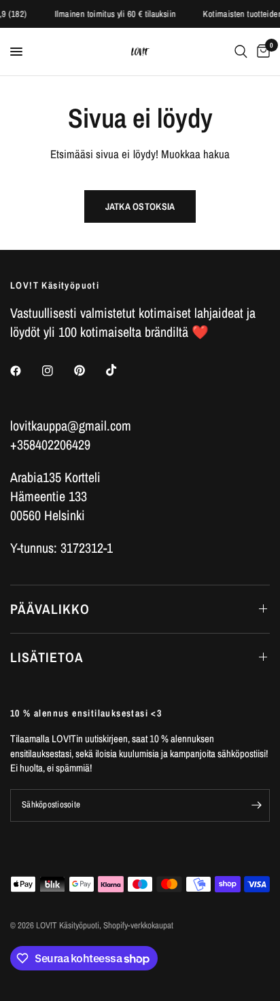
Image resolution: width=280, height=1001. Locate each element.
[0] (261, 51)
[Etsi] (241, 51)
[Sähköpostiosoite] (256, 805)
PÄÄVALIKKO (50, 609)
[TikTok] (121, 370)
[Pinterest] (89, 370)
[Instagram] (57, 371)
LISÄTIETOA (47, 657)
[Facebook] (25, 371)
